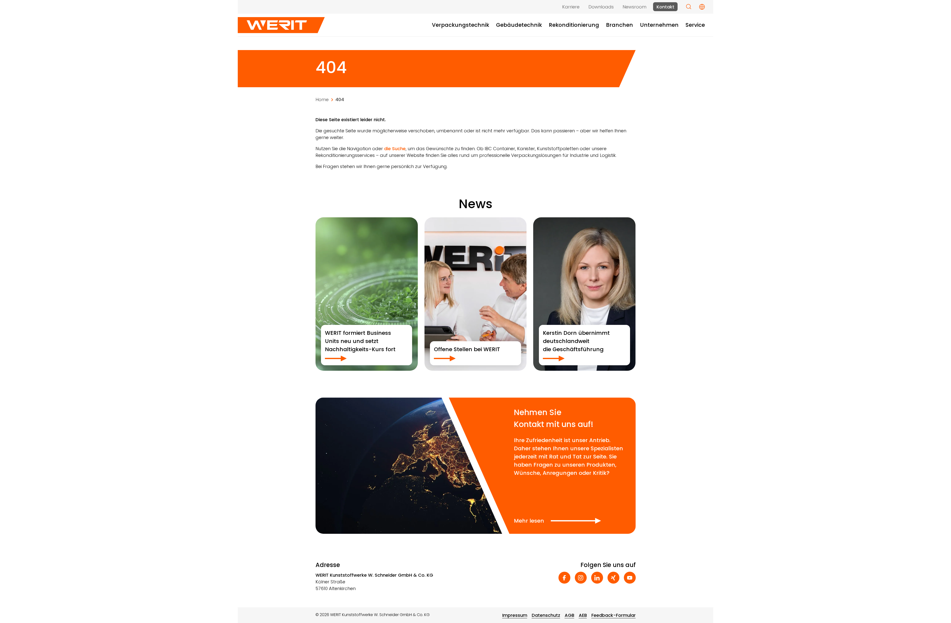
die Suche (395, 148)
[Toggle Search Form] (688, 6)
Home (322, 99)
